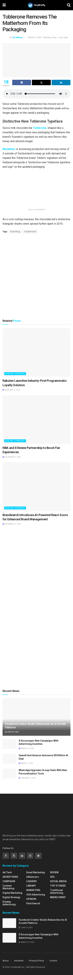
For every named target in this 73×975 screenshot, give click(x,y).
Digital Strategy (15, 374)
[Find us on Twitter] (14, 856)
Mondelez (9, 149)
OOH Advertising (35, 894)
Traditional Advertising (56, 891)
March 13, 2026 (27, 748)
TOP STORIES (58, 885)
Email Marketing (35, 872)
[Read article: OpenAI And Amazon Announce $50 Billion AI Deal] (9, 759)
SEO (52, 876)
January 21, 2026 (27, 778)
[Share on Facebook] (21, 82)
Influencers (32, 876)
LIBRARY (31, 885)
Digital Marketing (12, 892)
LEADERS (31, 881)
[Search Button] (68, 5)
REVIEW (54, 872)
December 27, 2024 (12, 457)
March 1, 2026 (26, 763)
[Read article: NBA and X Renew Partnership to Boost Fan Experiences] (36, 419)
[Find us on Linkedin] (22, 856)
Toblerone (39, 128)
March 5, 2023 (35, 37)
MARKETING (33, 890)
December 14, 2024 (12, 524)
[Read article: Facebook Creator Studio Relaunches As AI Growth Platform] (9, 923)
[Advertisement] (36, 276)
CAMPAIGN (9, 881)
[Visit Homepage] (36, 5)
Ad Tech (7, 872)
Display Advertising (9, 903)
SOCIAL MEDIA (58, 881)
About (6, 960)
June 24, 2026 (13, 732)
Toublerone (30, 231)
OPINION (31, 899)
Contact (53, 960)
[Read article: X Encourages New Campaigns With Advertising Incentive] (9, 744)
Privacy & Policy (36, 960)
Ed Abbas (18, 37)
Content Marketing (8, 887)
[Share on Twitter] (41, 82)
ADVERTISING (10, 876)
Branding (15, 231)
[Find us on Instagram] (30, 856)
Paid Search (33, 903)
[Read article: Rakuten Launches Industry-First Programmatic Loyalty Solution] (36, 352)
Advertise (18, 960)
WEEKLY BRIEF (58, 897)
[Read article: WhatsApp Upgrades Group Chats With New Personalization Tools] (9, 773)
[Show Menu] (4, 5)
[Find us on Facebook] (6, 856)
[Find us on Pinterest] (38, 856)
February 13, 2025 (12, 390)
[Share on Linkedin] (61, 82)
